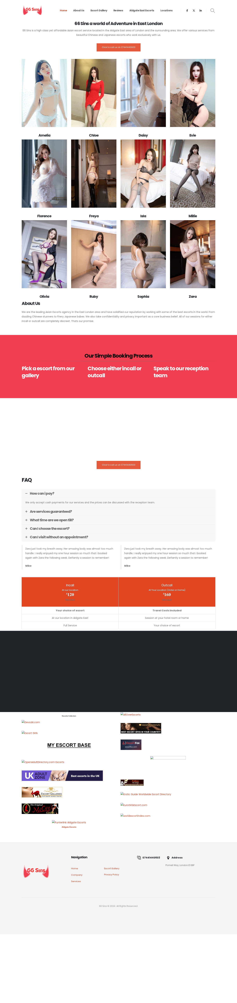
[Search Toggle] (212, 10)
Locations (166, 10)
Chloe (94, 135)
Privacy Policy (111, 874)
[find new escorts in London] (62, 775)
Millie (193, 216)
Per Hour (70, 599)
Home (63, 10)
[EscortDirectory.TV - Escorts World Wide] (141, 728)
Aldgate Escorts (69, 827)
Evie (192, 135)
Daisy (143, 135)
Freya (94, 216)
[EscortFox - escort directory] (131, 744)
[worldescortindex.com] (135, 815)
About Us (78, 10)
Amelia (44, 135)
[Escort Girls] (30, 733)
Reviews (118, 10)
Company (76, 874)
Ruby (94, 296)
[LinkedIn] (201, 10)
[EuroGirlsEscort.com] (134, 805)
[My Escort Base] (69, 747)
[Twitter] (194, 10)
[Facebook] (187, 10)
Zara (193, 296)
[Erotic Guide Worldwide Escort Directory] (146, 794)
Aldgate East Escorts (141, 10)
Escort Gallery (99, 10)
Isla (143, 216)
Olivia (44, 296)
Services (76, 881)
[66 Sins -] (32, 10)
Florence (44, 216)
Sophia (143, 296)
